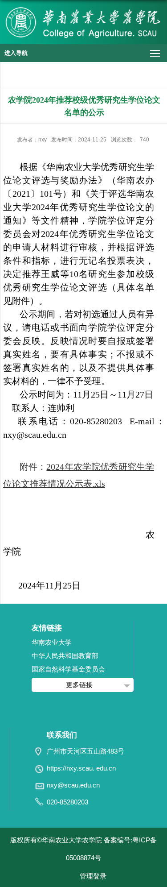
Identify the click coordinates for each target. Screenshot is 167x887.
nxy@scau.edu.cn (73, 785)
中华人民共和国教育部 (65, 655)
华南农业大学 (52, 642)
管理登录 (93, 876)
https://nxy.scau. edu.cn (81, 768)
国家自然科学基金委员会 (68, 669)
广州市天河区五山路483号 (85, 751)
